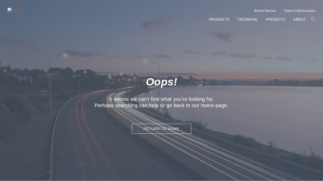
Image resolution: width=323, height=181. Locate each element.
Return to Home (161, 129)
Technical (247, 19)
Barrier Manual (265, 11)
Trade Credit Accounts (299, 11)
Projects (275, 19)
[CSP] (14, 11)
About (299, 19)
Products (219, 19)
